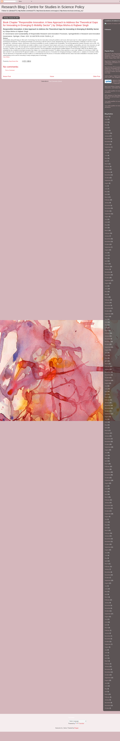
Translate (81, 723)
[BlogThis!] (25, 61)
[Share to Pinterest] (30, 61)
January (107, 136)
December (107, 138)
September (108, 147)
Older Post (96, 76)
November (107, 141)
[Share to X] (26, 61)
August (107, 116)
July (106, 119)
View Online (6, 57)
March (106, 130)
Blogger (76, 728)
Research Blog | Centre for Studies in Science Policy (43, 7)
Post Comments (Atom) (55, 81)
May (106, 125)
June (106, 122)
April (106, 127)
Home (52, 76)
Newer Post (7, 76)
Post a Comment (10, 70)
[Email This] (23, 61)
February (107, 133)
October (107, 144)
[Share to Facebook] (28, 61)
